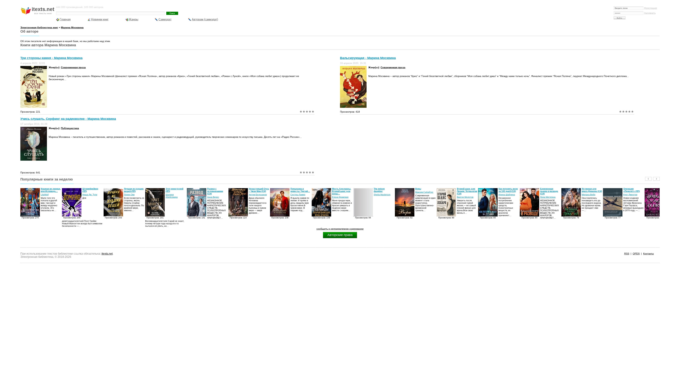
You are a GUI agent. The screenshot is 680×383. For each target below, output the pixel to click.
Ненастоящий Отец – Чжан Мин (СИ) (217, 190)
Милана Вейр (547, 194)
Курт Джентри (589, 194)
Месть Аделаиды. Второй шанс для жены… (299, 191)
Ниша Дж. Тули (48, 194)
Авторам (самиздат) (205, 19)
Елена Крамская (298, 197)
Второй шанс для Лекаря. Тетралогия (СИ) (425, 191)
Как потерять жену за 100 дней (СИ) (466, 190)
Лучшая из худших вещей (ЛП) (92, 190)
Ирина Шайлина (465, 194)
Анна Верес (171, 197)
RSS (626, 253)
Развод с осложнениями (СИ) (173, 191)
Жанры (133, 19)
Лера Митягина (506, 197)
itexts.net (107, 253)
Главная (65, 19)
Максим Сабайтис (383, 192)
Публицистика (70, 128)
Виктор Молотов (423, 197)
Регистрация (650, 8)
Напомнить (650, 13)
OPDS (636, 253)
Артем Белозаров (216, 194)
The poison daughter (337, 190)
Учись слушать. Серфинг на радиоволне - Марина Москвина (68, 119)
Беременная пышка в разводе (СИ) (507, 191)
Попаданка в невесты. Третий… (258, 190)
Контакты (648, 253)
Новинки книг (100, 19)
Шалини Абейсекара (130, 195)
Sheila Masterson (340, 194)
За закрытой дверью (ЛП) (629, 190)
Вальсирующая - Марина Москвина (368, 58)
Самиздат (164, 19)
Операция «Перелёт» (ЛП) (590, 190)
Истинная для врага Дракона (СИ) (550, 190)
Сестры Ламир (256, 194)
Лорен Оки (87, 194)
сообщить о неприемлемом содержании (340, 228)
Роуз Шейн (628, 194)
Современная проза (73, 67)
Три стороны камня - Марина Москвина (51, 58)
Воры (376, 189)
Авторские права (340, 235)
